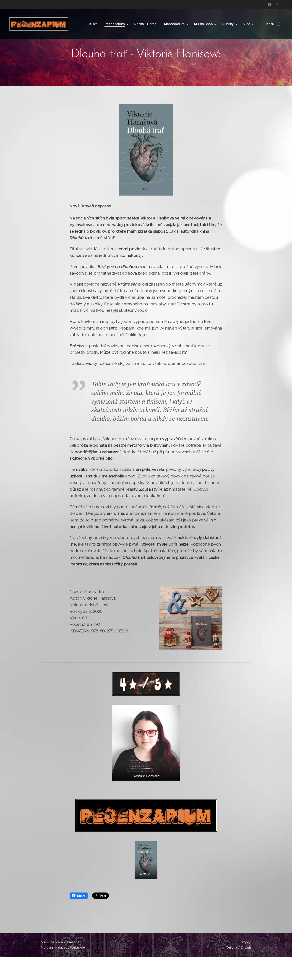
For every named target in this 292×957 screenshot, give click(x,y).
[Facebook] (270, 4)
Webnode (77, 947)
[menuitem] (93, 24)
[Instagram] (276, 4)
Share (81, 896)
